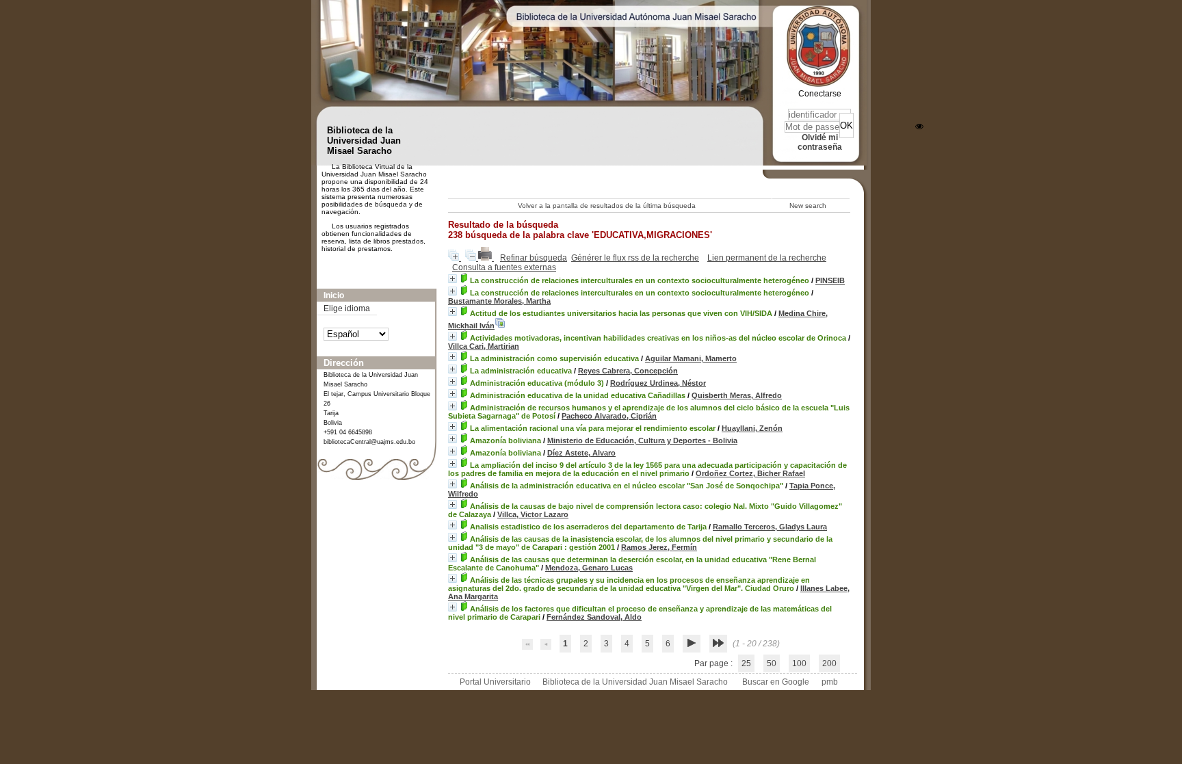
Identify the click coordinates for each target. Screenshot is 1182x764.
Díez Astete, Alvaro (581, 453)
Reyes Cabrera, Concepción (628, 371)
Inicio (334, 295)
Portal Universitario (495, 682)
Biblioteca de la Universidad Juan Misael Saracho (635, 682)
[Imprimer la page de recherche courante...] (486, 258)
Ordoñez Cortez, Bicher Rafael (750, 473)
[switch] (919, 126)
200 (829, 663)
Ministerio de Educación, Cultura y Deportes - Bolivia (642, 440)
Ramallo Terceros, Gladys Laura (770, 527)
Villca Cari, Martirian (483, 346)
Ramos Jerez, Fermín (659, 547)
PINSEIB (830, 280)
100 (799, 663)
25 (746, 663)
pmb (830, 682)
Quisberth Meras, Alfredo (737, 395)
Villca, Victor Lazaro (532, 514)
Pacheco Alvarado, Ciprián (609, 416)
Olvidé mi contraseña (820, 142)
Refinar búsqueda (533, 258)
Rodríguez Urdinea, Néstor (658, 383)
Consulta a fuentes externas (504, 267)
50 (771, 663)
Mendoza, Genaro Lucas (589, 568)
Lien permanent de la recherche (766, 258)
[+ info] (452, 278)
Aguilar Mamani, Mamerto (691, 358)
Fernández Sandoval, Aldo (594, 617)
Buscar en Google (775, 682)
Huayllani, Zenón (752, 428)
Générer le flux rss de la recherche (635, 258)
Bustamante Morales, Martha (499, 301)
